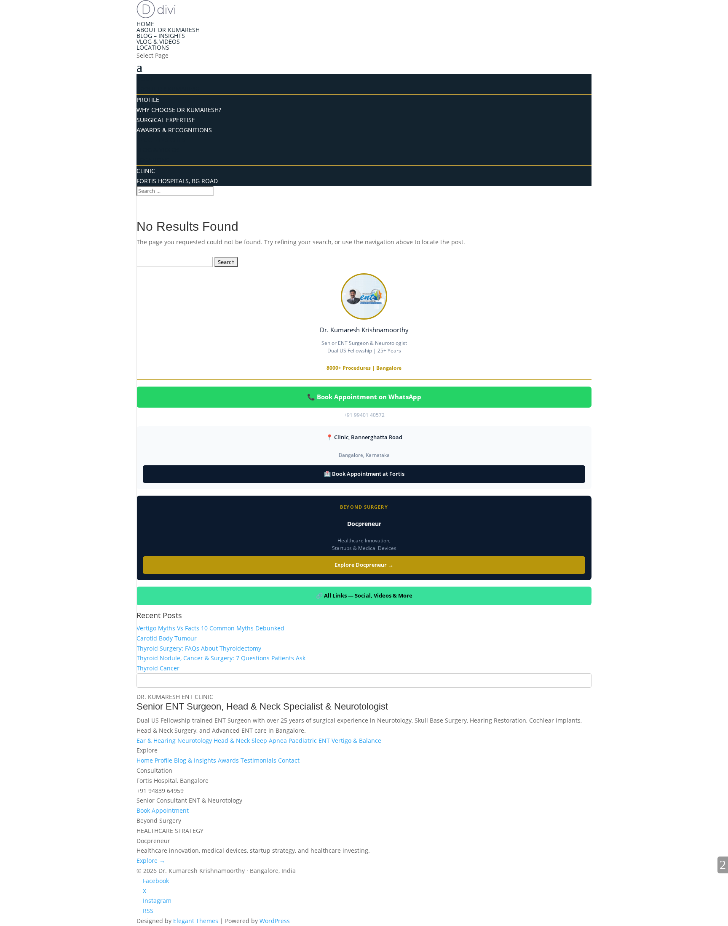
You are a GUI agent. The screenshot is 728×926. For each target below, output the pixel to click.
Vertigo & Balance (356, 741)
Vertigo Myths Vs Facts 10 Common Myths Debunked (210, 628)
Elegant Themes (195, 921)
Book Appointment (162, 810)
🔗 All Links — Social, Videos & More (364, 595)
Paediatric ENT (310, 741)
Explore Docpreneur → (364, 564)
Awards (229, 760)
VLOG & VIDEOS (158, 41)
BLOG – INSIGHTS (160, 36)
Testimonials (259, 760)
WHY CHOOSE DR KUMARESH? (178, 110)
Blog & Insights (196, 760)
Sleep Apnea (270, 741)
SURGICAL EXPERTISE (174, 83)
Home (145, 760)
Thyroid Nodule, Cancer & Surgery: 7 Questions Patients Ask (220, 658)
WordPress (275, 921)
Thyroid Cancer (157, 668)
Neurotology (195, 741)
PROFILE (156, 48)
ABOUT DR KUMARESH (168, 30)
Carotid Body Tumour (166, 638)
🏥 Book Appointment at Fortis (364, 474)
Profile (164, 760)
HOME (145, 24)
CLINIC (154, 65)
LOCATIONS (152, 160)
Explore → (150, 861)
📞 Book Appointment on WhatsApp (364, 396)
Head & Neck (233, 741)
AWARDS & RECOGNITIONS (182, 95)
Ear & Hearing (156, 741)
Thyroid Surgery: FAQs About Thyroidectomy (198, 648)
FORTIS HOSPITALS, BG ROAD (185, 77)
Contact (289, 760)
